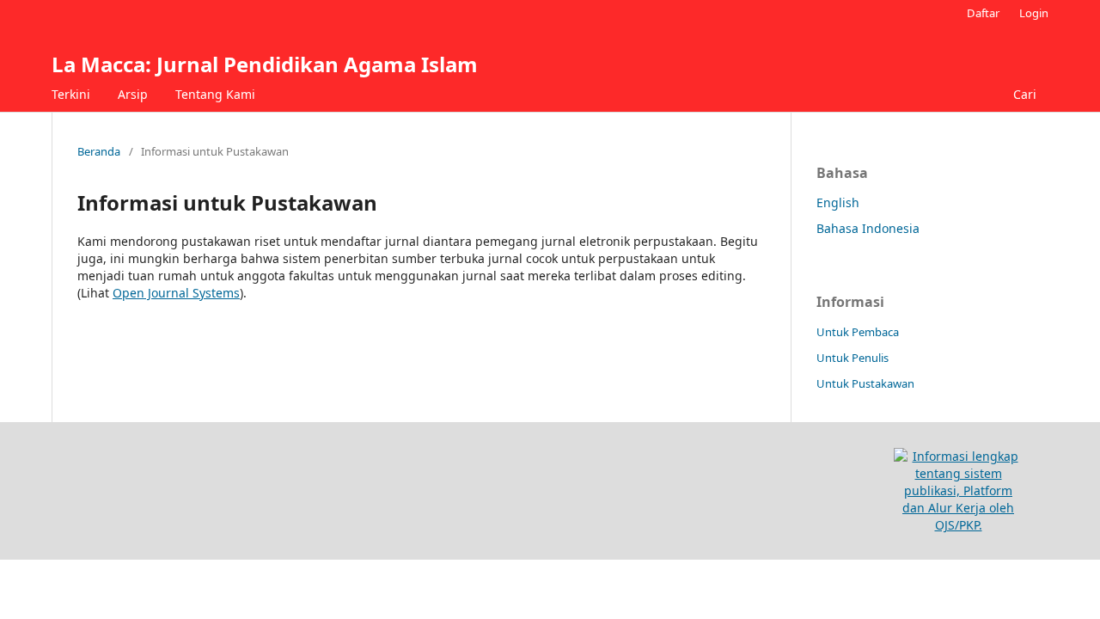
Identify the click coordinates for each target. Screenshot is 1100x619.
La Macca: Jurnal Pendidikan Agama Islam (265, 64)
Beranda (98, 151)
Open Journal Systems (176, 293)
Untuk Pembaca (857, 332)
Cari (1024, 94)
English (837, 202)
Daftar (983, 13)
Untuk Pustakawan (865, 383)
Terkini (71, 94)
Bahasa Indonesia (868, 228)
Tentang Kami (215, 94)
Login (1033, 13)
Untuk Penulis (852, 357)
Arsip (133, 94)
